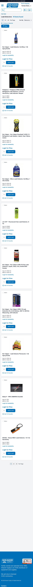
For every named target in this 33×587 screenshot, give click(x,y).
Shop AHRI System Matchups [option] (16, 0)
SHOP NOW (22, 0)
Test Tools (3, 13)
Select (5, 30)
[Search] (3, 10)
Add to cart (11, 62)
